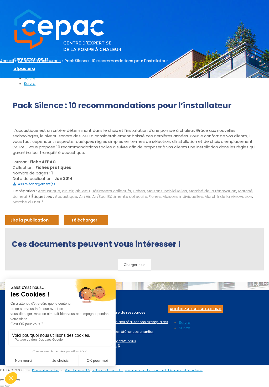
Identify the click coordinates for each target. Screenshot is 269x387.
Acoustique (49, 191)
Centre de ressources (39, 60)
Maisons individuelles (167, 191)
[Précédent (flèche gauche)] (2, 385)
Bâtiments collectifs (111, 191)
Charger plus (134, 265)
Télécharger (84, 220)
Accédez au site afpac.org (195, 308)
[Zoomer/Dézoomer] (2, 380)
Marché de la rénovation (212, 191)
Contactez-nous (122, 341)
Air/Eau (99, 196)
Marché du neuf (28, 202)
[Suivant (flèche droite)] (7, 385)
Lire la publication (30, 220)
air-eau (82, 191)
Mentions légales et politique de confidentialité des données (134, 370)
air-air (68, 191)
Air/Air (84, 196)
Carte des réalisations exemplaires (138, 321)
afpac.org (24, 68)
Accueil (7, 60)
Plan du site (45, 370)
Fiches (139, 191)
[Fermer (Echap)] (18, 380)
